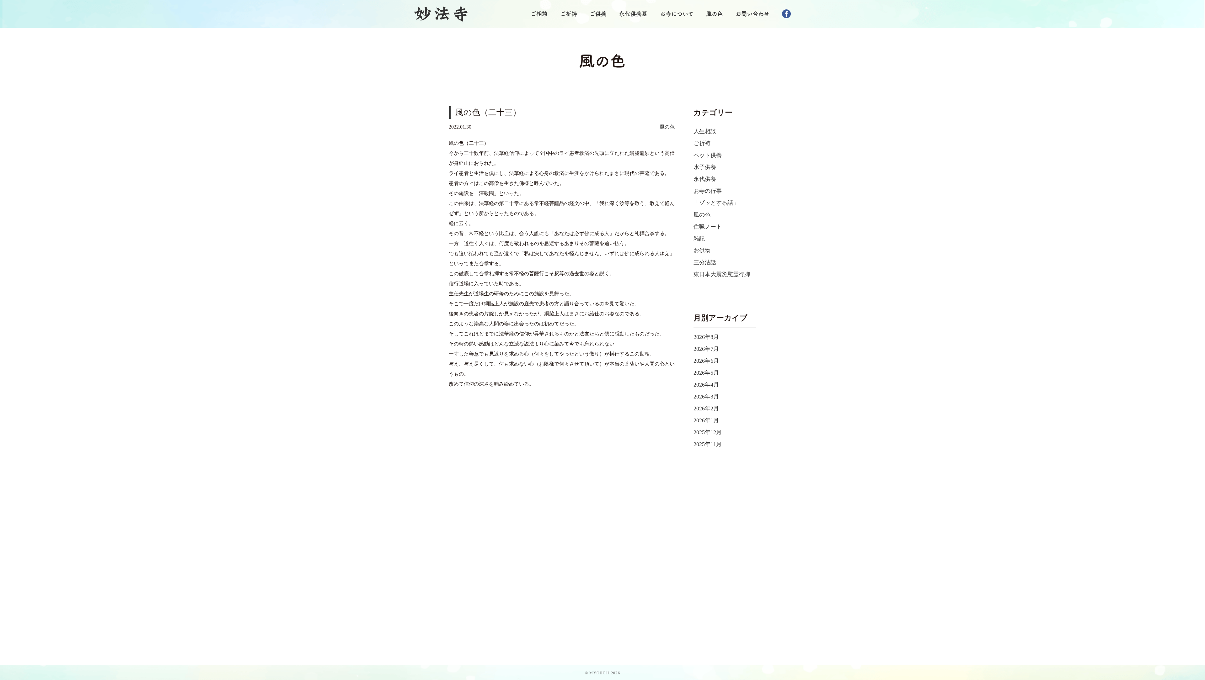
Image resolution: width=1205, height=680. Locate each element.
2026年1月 (706, 420)
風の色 (714, 14)
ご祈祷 (568, 14)
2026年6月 (706, 361)
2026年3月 (706, 396)
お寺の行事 (708, 191)
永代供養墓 (633, 14)
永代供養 (705, 179)
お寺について (677, 14)
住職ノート (708, 227)
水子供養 (705, 167)
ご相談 (539, 14)
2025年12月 (708, 432)
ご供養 (598, 14)
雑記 (699, 238)
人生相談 (705, 131)
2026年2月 (706, 408)
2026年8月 (706, 337)
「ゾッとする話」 (716, 203)
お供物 (702, 250)
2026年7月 (706, 349)
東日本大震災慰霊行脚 (722, 274)
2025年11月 (708, 444)
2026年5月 (706, 373)
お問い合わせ (752, 14)
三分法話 (705, 262)
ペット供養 (708, 155)
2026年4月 (706, 385)
